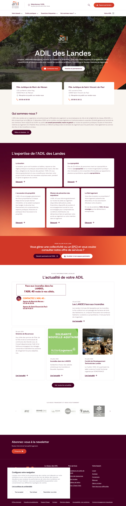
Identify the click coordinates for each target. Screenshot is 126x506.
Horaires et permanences (73, 69)
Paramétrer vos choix (49, 492)
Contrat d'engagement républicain (102, 502)
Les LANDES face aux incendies (88, 304)
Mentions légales (65, 502)
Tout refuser (33, 492)
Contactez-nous (52, 69)
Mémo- (74, 486)
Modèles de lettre (74, 482)
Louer (94, 471)
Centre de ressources (75, 476)
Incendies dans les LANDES (60, 361)
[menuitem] (109, 13)
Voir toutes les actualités (63, 385)
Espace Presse (45, 502)
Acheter (95, 474)
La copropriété (73, 163)
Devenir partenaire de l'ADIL (45, 256)
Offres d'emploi (16, 502)
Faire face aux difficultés (100, 486)
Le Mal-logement (91, 193)
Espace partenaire (105, 5)
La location (20, 163)
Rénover (95, 480)
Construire (95, 477)
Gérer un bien (96, 483)
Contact (54, 502)
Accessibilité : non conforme (81, 502)
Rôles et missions (20, 132)
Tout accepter (19, 492)
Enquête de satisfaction (31, 502)
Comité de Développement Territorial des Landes (95, 362)
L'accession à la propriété (25, 193)
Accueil (14, 20)
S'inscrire (18, 451)
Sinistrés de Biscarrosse (25, 334)
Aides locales (72, 479)
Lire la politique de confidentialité (22, 486)
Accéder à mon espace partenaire (78, 256)
